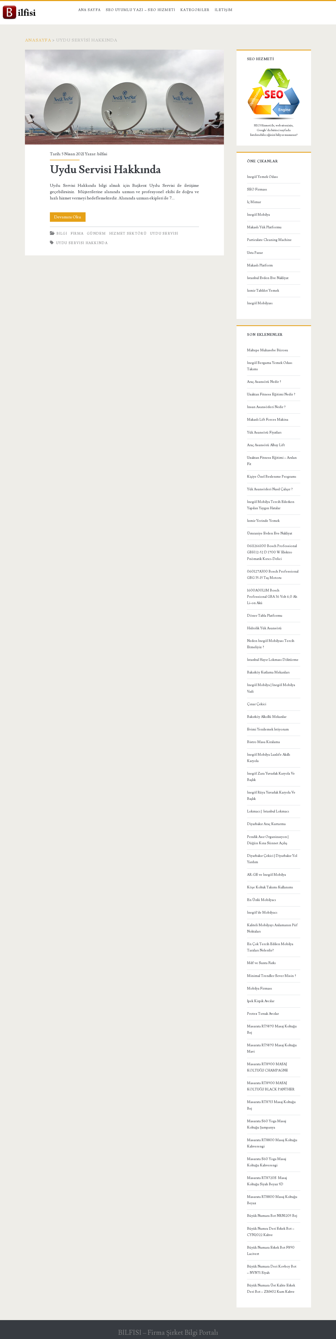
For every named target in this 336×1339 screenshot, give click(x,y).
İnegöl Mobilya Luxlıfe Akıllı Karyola (268, 758)
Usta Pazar (255, 253)
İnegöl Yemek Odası (262, 177)
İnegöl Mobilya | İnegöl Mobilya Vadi (271, 688)
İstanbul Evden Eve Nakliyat (267, 278)
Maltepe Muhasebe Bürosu (267, 350)
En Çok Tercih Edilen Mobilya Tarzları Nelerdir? (270, 947)
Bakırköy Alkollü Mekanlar (266, 717)
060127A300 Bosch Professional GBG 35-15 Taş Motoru (272, 574)
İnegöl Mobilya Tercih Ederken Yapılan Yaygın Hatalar (270, 505)
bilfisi (102, 154)
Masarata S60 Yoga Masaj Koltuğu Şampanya (266, 1124)
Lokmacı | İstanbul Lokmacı (268, 811)
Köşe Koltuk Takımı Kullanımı (270, 887)
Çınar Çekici (256, 704)
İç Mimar (254, 202)
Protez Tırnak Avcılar (263, 1014)
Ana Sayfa (89, 10)
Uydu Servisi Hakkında (124, 97)
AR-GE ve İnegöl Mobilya (266, 875)
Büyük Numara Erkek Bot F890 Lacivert (271, 1250)
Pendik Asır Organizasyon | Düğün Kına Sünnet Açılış (267, 840)
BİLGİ (61, 233)
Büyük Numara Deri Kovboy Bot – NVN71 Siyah (271, 1269)
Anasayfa (38, 40)
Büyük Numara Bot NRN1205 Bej (272, 1216)
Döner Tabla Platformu (264, 616)
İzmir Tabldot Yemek (263, 291)
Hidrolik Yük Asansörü (264, 628)
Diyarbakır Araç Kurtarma (266, 824)
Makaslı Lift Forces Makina (267, 420)
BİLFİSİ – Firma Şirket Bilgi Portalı (168, 1332)
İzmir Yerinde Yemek (263, 521)
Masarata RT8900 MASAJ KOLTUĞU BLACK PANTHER (271, 1086)
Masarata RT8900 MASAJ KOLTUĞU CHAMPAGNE (267, 1067)
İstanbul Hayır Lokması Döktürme (272, 660)
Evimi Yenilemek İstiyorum (268, 729)
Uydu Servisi (164, 233)
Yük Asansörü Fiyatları (264, 432)
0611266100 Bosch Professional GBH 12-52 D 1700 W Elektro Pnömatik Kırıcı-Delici (272, 552)
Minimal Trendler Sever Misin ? (271, 976)
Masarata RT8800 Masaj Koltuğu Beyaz (272, 1200)
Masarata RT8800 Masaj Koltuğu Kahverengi (272, 1143)
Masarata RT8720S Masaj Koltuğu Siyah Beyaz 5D (267, 1181)
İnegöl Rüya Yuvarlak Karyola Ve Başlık (271, 795)
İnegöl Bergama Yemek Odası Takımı (269, 366)
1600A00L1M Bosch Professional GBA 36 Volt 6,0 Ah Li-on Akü (272, 596)
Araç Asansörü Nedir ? (264, 382)
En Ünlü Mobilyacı (261, 900)
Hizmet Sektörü (128, 233)
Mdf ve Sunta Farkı (261, 963)
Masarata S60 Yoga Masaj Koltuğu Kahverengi (266, 1162)
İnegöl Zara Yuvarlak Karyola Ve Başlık (271, 776)
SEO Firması (257, 189)
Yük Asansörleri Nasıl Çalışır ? (270, 489)
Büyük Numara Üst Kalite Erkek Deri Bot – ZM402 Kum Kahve (271, 1288)
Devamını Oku (70, 218)
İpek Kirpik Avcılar (260, 1001)
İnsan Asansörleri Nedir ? (266, 407)
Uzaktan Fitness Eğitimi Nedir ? (271, 394)
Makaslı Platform (260, 265)
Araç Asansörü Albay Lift (266, 445)
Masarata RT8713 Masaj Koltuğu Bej (271, 1105)
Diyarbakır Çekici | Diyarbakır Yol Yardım (272, 859)
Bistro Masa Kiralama (263, 742)
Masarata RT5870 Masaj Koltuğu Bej (272, 1029)
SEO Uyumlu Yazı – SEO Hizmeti (140, 10)
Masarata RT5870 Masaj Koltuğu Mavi (272, 1048)
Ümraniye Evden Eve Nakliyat (269, 533)
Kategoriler (194, 10)
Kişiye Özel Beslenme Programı (271, 477)
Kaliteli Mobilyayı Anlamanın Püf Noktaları (272, 928)
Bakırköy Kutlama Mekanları (268, 672)
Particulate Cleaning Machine (269, 240)
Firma (77, 233)
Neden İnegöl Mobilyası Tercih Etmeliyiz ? (270, 644)
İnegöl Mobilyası (259, 303)
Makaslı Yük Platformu (264, 227)
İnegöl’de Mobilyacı (262, 912)
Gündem (96, 233)
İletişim (224, 10)
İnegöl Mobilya (258, 215)
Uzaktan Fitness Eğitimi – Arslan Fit (272, 461)
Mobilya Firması (259, 988)
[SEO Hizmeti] (273, 119)
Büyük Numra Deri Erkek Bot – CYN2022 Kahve (270, 1232)
